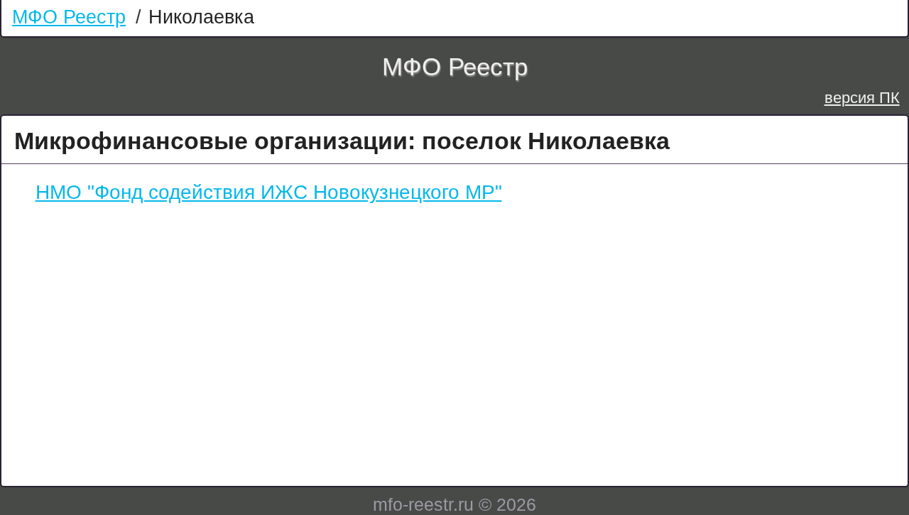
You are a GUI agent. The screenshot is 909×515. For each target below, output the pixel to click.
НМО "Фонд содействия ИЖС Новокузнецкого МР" (269, 192)
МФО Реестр (69, 17)
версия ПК (862, 98)
